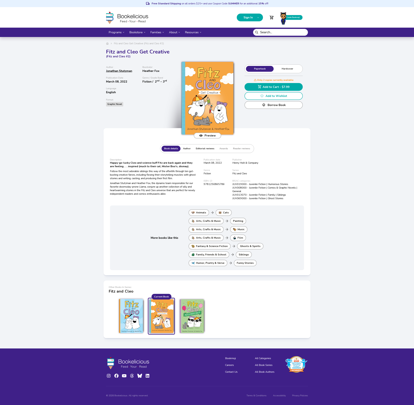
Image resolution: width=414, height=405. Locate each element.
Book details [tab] (171, 148)
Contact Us (231, 372)
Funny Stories (245, 263)
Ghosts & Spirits (250, 246)
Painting (238, 221)
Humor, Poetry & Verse (210, 263)
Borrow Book (274, 105)
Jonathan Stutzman (119, 71)
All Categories (263, 358)
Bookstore (136, 32)
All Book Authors (264, 372)
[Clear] (304, 32)
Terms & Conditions (256, 395)
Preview (210, 135)
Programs (115, 32)
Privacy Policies (300, 395)
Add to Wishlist (276, 96)
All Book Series (263, 365)
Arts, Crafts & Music (208, 221)
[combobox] (280, 32)
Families (155, 32)
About (173, 32)
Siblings (244, 254)
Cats (226, 212)
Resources (192, 32)
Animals (201, 212)
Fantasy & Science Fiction (212, 246)
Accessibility (279, 395)
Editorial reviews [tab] (205, 148)
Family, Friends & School (211, 254)
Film (240, 238)
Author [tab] (187, 148)
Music (241, 229)
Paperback (260, 68)
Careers (229, 365)
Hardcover (287, 68)
